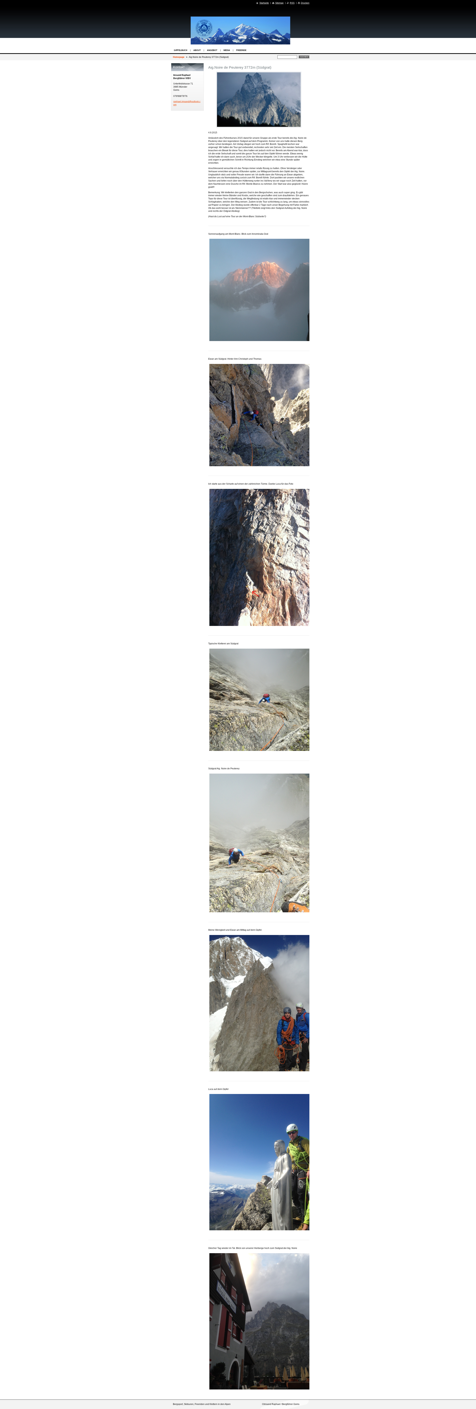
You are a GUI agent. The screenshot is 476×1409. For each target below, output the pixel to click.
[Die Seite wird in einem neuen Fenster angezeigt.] (258, 99)
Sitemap (279, 3)
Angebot (212, 50)
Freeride (241, 50)
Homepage (178, 57)
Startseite (264, 3)
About (197, 50)
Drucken (305, 3)
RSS (292, 3)
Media (226, 50)
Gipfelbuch (180, 50)
